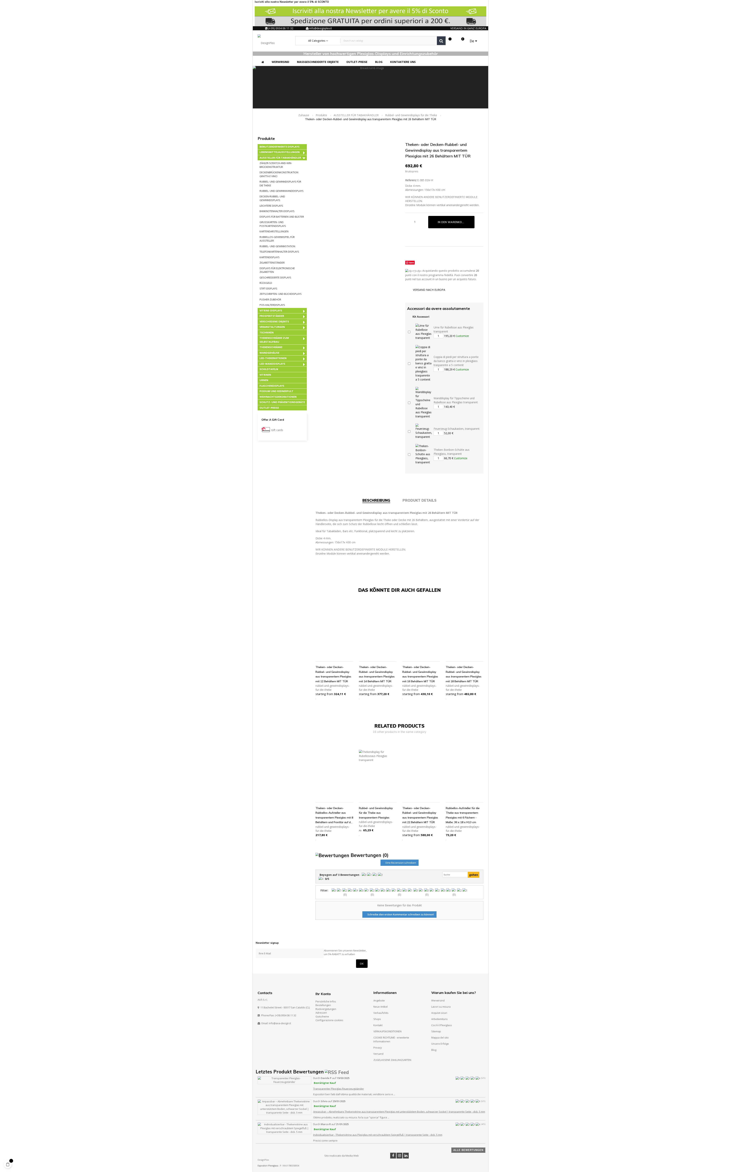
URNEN (264, 380)
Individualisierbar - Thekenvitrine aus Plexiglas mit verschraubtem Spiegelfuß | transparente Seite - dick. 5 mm (377, 1134)
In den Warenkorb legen (456, 222)
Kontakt (377, 1025)
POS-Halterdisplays (272, 305)
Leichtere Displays (271, 205)
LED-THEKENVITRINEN (273, 358)
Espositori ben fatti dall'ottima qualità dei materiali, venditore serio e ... (354, 1094)
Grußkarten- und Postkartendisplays (273, 224)
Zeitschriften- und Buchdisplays (281, 294)
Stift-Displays (268, 288)
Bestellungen (323, 1005)
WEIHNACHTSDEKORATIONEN (278, 396)
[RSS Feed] (337, 1072)
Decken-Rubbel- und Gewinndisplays (272, 198)
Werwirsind (438, 1000)
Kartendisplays (270, 257)
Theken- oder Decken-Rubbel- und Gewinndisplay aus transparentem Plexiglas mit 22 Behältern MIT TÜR (420, 815)
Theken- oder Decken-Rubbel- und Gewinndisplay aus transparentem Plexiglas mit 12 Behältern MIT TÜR (333, 674)
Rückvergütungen (326, 1009)
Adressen (321, 1012)
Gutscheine (322, 1016)
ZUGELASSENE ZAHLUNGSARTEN (392, 1060)
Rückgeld (266, 283)
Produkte (266, 138)
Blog (433, 1050)
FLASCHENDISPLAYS (272, 385)
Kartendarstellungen (274, 231)
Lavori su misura (441, 1006)
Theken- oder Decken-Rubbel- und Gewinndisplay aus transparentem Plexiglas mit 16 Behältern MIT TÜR (420, 674)
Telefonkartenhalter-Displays (279, 251)
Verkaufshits (380, 1013)
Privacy (377, 1047)
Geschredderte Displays (275, 277)
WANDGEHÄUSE (269, 352)
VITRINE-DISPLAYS (271, 310)
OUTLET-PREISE (269, 407)
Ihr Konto (323, 994)
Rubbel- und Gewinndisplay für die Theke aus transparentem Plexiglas (376, 812)
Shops (377, 1019)
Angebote (379, 1000)
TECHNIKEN (267, 332)
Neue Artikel (380, 1006)
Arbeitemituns (439, 1019)
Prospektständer (272, 316)
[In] (406, 1155)
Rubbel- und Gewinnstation (277, 246)
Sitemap (436, 1031)
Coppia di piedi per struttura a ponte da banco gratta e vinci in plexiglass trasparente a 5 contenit (456, 361)
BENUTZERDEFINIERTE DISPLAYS (279, 146)
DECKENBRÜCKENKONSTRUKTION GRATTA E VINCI (279, 174)
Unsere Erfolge (440, 1043)
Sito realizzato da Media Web (341, 1155)
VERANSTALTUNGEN (272, 327)
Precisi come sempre (325, 1140)
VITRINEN (265, 374)
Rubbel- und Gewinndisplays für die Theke (280, 183)
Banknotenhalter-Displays (277, 211)
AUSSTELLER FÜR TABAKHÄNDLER (280, 157)
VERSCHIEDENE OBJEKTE (274, 321)
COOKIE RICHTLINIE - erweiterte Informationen (391, 1039)
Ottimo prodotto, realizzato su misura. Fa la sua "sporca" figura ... (351, 1117)
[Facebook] (393, 1155)
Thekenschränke (271, 347)
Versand (378, 1053)
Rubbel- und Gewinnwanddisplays (282, 191)
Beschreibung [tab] (376, 500)
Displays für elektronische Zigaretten (277, 270)
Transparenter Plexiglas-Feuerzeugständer (338, 1088)
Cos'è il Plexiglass (441, 1025)
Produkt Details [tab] (419, 500)
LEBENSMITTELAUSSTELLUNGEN (280, 152)
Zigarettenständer (272, 262)
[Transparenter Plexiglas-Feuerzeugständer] (284, 1080)
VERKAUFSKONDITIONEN (387, 1031)
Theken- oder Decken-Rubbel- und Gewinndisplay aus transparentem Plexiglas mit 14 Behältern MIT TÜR (377, 674)
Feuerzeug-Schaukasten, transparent (457, 428)
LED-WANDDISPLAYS (272, 363)
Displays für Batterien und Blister (282, 216)
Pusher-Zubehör (270, 299)
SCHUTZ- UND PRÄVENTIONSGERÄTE (282, 402)
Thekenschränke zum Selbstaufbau (274, 339)
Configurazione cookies (329, 1020)
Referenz (410, 180)
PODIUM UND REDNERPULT (276, 391)
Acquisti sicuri (439, 1013)
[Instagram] (399, 1155)
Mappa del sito (440, 1037)
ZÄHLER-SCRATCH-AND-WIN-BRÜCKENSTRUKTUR (276, 165)
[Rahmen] (454, 41)
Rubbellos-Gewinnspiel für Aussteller (277, 239)
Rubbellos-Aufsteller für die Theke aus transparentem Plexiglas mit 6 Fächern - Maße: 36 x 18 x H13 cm (463, 815)
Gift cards (277, 430)
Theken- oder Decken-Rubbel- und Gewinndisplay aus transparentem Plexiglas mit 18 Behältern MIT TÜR (463, 674)
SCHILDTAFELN (269, 369)
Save (411, 262)
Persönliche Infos (326, 1001)
